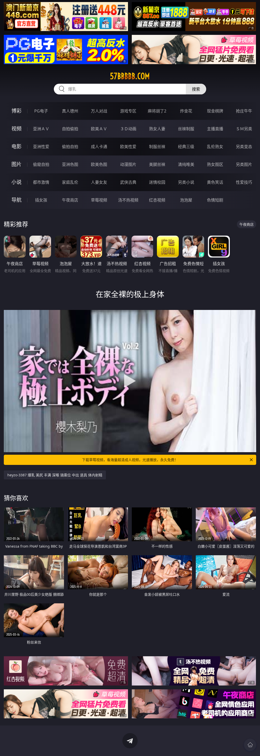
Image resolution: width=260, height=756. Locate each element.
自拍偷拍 (70, 129)
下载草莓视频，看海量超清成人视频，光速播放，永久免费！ (130, 459)
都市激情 (41, 182)
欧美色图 (99, 164)
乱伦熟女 (215, 146)
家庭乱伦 (70, 182)
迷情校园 (157, 182)
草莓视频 (99, 200)
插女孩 (41, 200)
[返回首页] (250, 745)
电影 (16, 146)
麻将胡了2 (157, 111)
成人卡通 (99, 146)
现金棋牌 (215, 111)
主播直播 (215, 129)
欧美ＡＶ (99, 129)
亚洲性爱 (41, 146)
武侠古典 (128, 182)
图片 (16, 164)
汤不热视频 (128, 200)
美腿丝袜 (157, 164)
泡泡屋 (186, 200)
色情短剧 (215, 200)
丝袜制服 (186, 129)
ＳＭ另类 (244, 129)
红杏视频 (157, 200)
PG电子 (41, 111)
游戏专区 (128, 111)
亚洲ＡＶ (41, 129)
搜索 (196, 89)
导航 (16, 199)
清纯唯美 (186, 164)
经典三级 (186, 146)
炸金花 (186, 111)
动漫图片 (128, 164)
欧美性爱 (128, 146)
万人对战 (99, 111)
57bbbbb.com (130, 76)
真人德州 (70, 111)
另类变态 (244, 146)
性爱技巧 (244, 182)
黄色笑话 (215, 182)
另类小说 (186, 182)
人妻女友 (99, 182)
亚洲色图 (70, 164)
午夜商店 (70, 200)
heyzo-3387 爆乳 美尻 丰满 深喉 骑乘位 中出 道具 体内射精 (54, 475)
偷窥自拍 (41, 164)
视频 (16, 128)
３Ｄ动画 (128, 129)
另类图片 (244, 164)
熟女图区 (215, 164)
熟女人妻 (157, 129)
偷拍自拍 (70, 146)
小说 (16, 182)
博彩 (16, 110)
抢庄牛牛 (244, 111)
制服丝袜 (157, 146)
